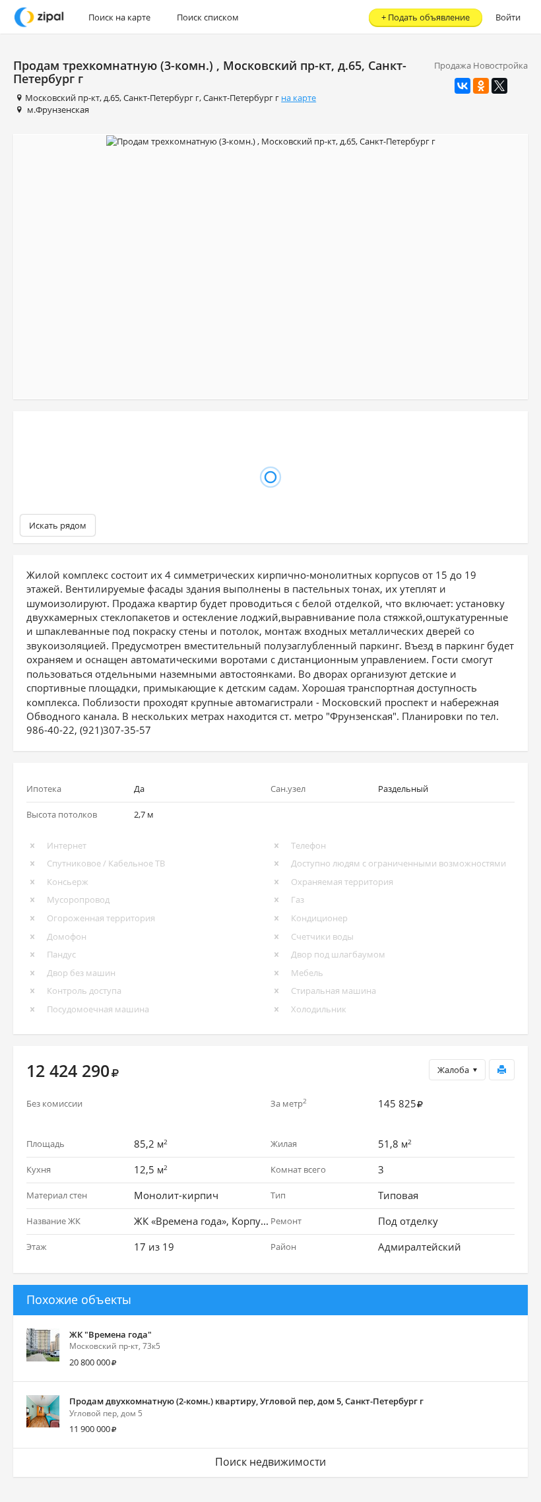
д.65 (111, 98)
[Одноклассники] (481, 86)
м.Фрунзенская (58, 109)
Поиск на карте (119, 17)
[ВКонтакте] (462, 86)
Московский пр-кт (62, 98)
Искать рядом (57, 525)
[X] (499, 86)
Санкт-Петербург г (161, 98)
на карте (298, 98)
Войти (508, 17)
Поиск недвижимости (270, 1461)
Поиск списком (208, 17)
